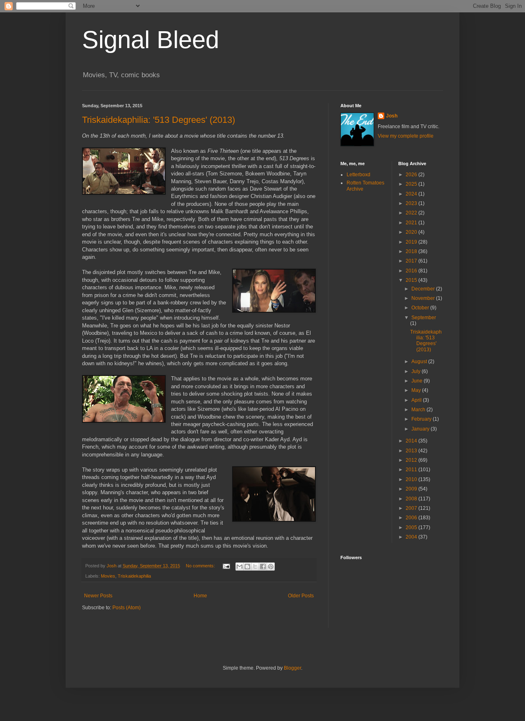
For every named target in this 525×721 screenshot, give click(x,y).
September (423, 317)
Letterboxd (358, 174)
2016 (412, 271)
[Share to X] (255, 566)
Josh (391, 116)
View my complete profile (406, 136)
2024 (412, 194)
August (419, 361)
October (420, 308)
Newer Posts (98, 596)
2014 (412, 441)
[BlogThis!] (247, 566)
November (423, 298)
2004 (412, 537)
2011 (412, 469)
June (417, 381)
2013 (412, 451)
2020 (412, 232)
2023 (412, 203)
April (417, 400)
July (416, 371)
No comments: (201, 565)
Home (200, 596)
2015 (412, 280)
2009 (412, 489)
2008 (412, 499)
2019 (412, 242)
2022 (412, 213)
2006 (412, 518)
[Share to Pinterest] (271, 566)
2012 (412, 460)
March (419, 409)
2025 (412, 184)
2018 (412, 251)
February (422, 419)
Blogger (292, 668)
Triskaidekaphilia (134, 576)
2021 (412, 223)
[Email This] (239, 566)
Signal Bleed (150, 39)
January (421, 429)
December (423, 289)
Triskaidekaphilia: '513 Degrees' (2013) (158, 120)
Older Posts (301, 596)
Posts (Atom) (126, 607)
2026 (412, 174)
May (416, 390)
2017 (412, 261)
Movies (108, 576)
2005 (412, 527)
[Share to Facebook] (263, 566)
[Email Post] (226, 565)
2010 (412, 479)
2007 (412, 508)
